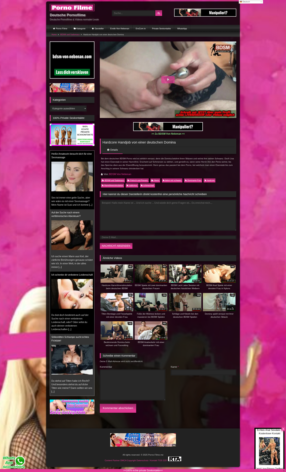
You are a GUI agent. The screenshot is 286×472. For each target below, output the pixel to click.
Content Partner (112, 460)
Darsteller (99, 28)
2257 (165, 460)
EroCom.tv (141, 28)
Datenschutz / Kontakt (147, 460)
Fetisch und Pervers (139, 180)
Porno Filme (61, 28)
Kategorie (81, 28)
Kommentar (106, 367)
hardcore (210, 180)
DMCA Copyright (128, 460)
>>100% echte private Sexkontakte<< (143, 470)
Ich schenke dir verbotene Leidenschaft (72, 275)
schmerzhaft (148, 185)
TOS (160, 460)
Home (54, 34)
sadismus (133, 185)
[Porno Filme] (72, 8)
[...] (90, 205)
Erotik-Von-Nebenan (119, 28)
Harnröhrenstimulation (113, 185)
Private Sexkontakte (161, 28)
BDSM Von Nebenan (120, 174)
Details (114, 150)
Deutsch (246, 2)
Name (175, 367)
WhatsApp (182, 28)
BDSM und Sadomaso (70, 34)
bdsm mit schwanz (173, 180)
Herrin (156, 180)
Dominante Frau (194, 180)
